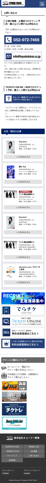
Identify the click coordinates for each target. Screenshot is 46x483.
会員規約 (27, 473)
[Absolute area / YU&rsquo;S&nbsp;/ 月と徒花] (10, 277)
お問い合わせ (34, 456)
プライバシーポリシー (32, 470)
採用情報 (12, 460)
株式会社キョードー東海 (26, 438)
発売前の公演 (34, 447)
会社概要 (34, 451)
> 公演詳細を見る (23, 157)
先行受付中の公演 (12, 447)
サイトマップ (12, 456)
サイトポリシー (8, 470)
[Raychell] (10, 152)
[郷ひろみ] (11, 177)
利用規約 (5, 473)
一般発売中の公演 (12, 451)
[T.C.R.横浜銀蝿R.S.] (10, 196)
